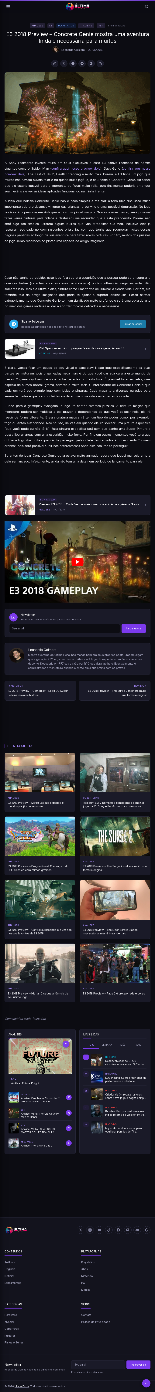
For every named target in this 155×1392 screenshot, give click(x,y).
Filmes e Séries (14, 1342)
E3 (50, 25)
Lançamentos (13, 1282)
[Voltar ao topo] (146, 1383)
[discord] (137, 1230)
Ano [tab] (139, 1044)
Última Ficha (22, 1386)
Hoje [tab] (91, 1044)
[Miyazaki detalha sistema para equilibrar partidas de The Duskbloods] (97, 1127)
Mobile (85, 1289)
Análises (37, 25)
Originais (10, 1269)
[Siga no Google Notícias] (91, 63)
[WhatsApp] (54, 63)
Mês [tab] (123, 1044)
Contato (86, 1314)
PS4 (100, 25)
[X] (63, 63)
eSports (10, 1321)
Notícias (10, 1276)
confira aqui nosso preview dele (75, 168)
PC (83, 1282)
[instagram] (90, 1230)
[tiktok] (109, 1230)
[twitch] (128, 1230)
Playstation (66, 25)
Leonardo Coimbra (73, 49)
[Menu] (8, 6)
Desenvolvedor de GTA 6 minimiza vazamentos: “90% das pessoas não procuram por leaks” (125, 1062)
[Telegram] (82, 63)
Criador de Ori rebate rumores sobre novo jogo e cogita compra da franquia (125, 1096)
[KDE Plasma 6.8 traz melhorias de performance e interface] (97, 1077)
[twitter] (80, 1230)
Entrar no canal (133, 323)
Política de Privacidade (95, 1321)
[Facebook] (73, 63)
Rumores (10, 1335)
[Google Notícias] (146, 1230)
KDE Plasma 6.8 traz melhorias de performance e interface (125, 1079)
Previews (86, 25)
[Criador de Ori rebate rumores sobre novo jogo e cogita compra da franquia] (97, 1094)
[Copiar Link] (100, 63)
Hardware (11, 1314)
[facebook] (118, 1230)
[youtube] (99, 1230)
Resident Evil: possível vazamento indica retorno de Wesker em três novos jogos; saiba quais (125, 1113)
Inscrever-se (133, 628)
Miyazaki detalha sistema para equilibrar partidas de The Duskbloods (123, 1130)
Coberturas (12, 1328)
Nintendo (87, 1276)
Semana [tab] (107, 1044)
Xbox (84, 1269)
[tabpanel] (114, 1094)
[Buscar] (146, 6)
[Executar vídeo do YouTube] (77, 562)
